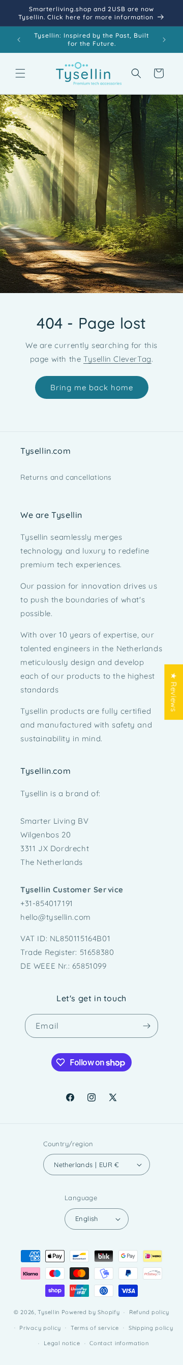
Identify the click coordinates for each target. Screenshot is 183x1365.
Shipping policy (151, 1327)
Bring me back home (91, 387)
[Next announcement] (164, 39)
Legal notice (62, 1343)
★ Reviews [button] (173, 691)
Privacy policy (40, 1327)
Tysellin (48, 1312)
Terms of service (95, 1327)
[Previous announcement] (19, 39)
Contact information (118, 1343)
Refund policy (149, 1312)
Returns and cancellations (66, 477)
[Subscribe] (146, 1026)
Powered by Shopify (91, 1312)
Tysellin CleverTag (117, 359)
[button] (20, 73)
